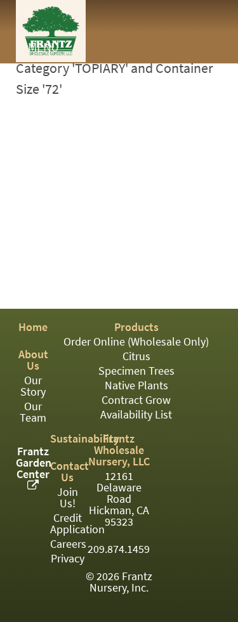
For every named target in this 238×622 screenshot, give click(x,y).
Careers (68, 544)
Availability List (136, 414)
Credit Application (77, 523)
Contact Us (69, 471)
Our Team (33, 412)
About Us (33, 360)
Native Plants (136, 385)
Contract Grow (136, 400)
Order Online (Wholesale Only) (136, 341)
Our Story (33, 386)
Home (33, 327)
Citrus (136, 356)
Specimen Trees (136, 371)
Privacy (67, 558)
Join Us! (67, 497)
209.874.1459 (119, 549)
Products (136, 327)
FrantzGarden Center (33, 463)
